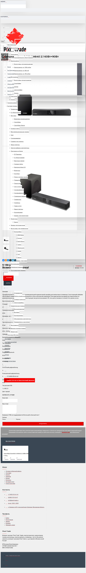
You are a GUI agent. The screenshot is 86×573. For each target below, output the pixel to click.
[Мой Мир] (8, 260)
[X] (10, 260)
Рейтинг (4, 417)
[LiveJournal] (15, 260)
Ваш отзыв (5, 404)
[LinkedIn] (13, 260)
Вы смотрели (10, 441)
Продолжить (43, 423)
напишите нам (66, 432)
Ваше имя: (5, 398)
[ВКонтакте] (3, 260)
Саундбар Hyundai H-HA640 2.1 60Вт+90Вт (16, 453)
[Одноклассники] (6, 260)
